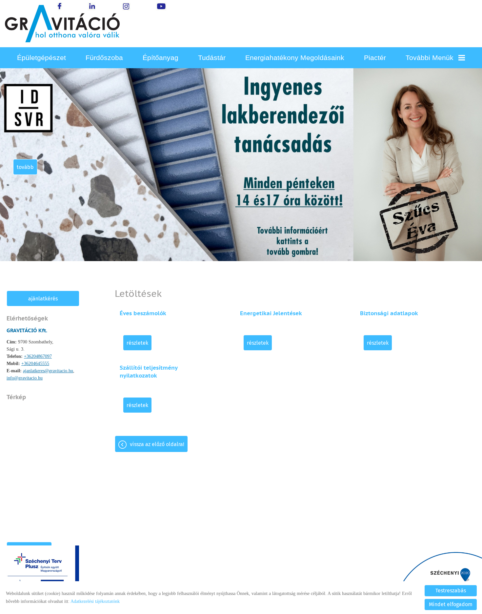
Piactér (375, 57)
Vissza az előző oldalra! (157, 444)
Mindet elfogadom (450, 604)
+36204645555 (35, 363)
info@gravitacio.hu (25, 378)
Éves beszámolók (143, 313)
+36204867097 (38, 356)
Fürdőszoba (104, 57)
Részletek (137, 343)
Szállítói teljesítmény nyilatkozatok (148, 371)
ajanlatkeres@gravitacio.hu (48, 370)
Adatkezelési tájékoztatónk (95, 601)
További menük (429, 57)
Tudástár (212, 57)
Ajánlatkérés (43, 299)
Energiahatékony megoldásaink (294, 57)
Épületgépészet (41, 57)
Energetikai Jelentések (271, 313)
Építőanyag (160, 57)
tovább (25, 167)
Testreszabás (450, 590)
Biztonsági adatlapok (389, 313)
